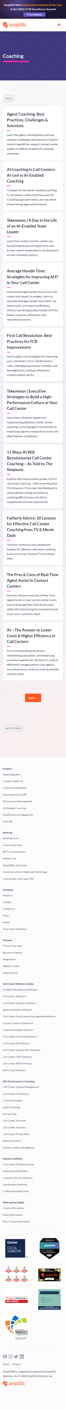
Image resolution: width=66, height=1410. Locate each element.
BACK (9, 98)
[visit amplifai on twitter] (16, 1356)
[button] (59, 25)
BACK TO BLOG (13, 728)
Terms (6, 1364)
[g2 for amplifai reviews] (16, 1275)
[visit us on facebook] (5, 1356)
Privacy (16, 1364)
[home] (15, 25)
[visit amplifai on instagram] (10, 1356)
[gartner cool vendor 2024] (16, 1248)
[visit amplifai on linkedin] (22, 1356)
